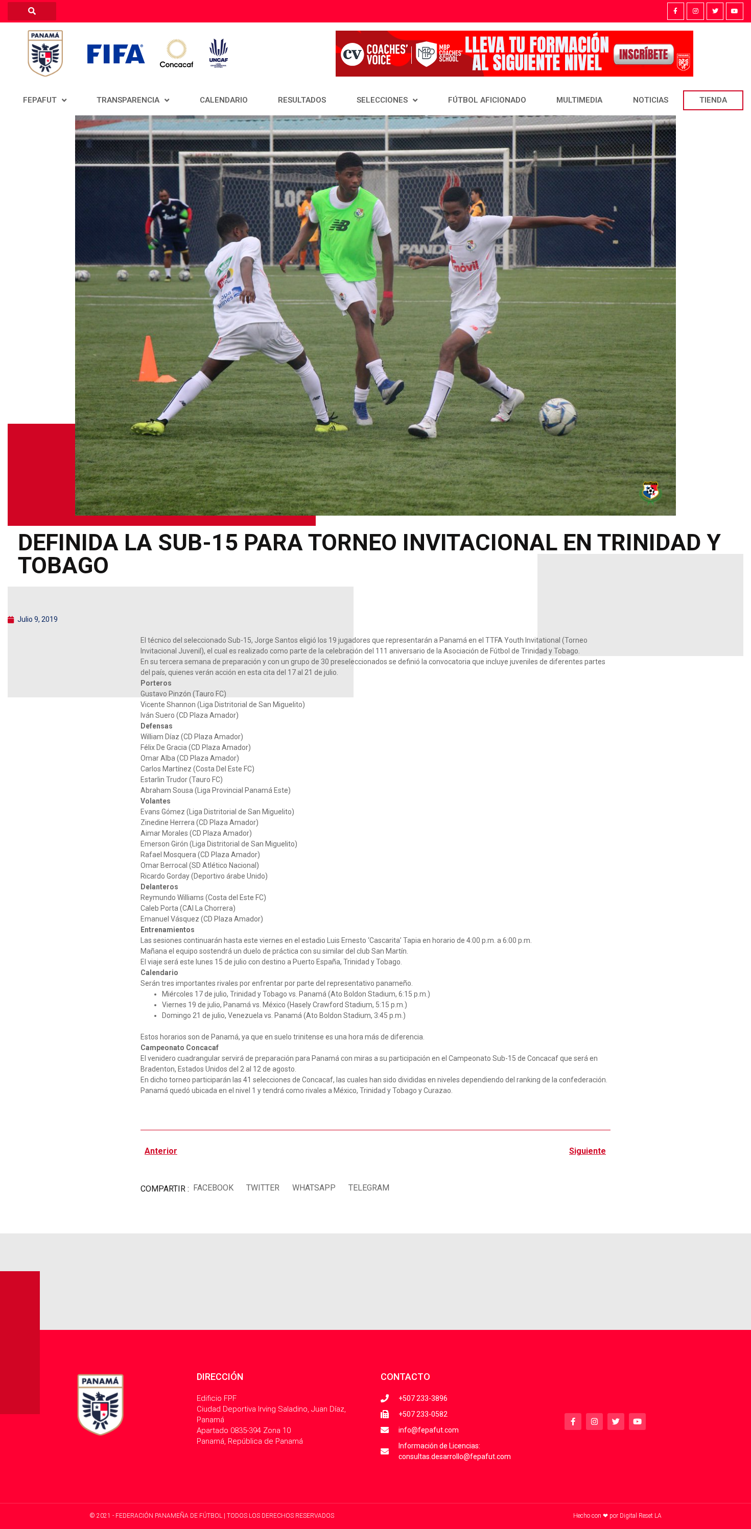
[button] (213, 1188)
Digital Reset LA (641, 1515)
